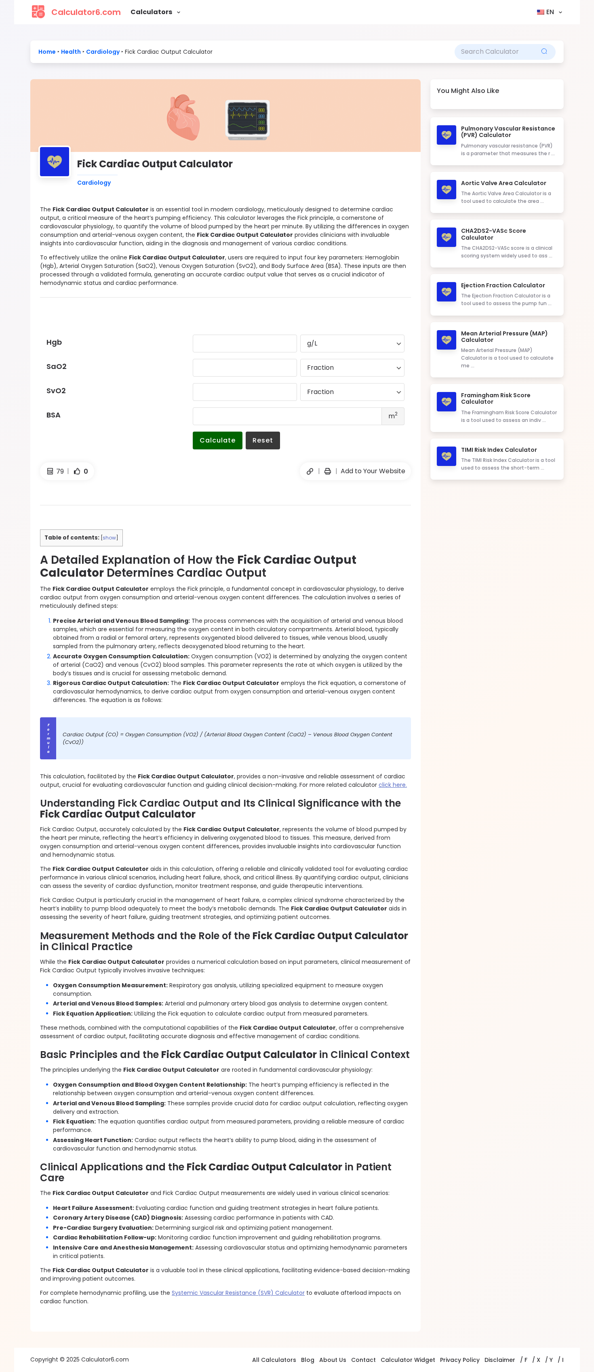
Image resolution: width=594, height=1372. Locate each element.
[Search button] (544, 52)
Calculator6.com (86, 12)
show (109, 537)
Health (71, 52)
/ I (561, 1360)
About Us (332, 1360)
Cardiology (103, 52)
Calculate (218, 440)
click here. (393, 785)
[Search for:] (494, 51)
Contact (363, 1360)
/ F (523, 1360)
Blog (307, 1360)
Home (47, 52)
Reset (263, 440)
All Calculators (274, 1360)
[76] (327, 471)
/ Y (549, 1360)
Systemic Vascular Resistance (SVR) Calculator (238, 1293)
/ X (536, 1360)
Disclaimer (499, 1360)
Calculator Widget (408, 1360)
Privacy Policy (460, 1360)
